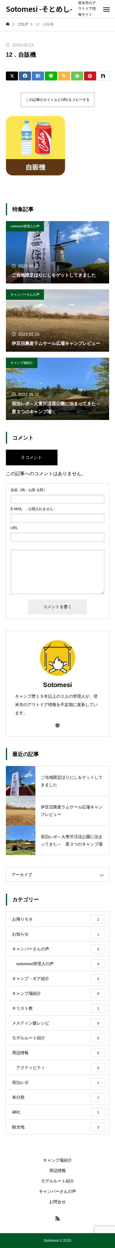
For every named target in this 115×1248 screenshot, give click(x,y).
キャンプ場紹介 (21, 362)
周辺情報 (57, 1170)
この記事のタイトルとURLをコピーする (58, 100)
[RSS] (57, 1218)
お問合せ (57, 1201)
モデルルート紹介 (57, 1181)
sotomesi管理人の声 (25, 226)
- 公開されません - (33, 509)
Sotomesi (57, 685)
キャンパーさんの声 (25, 294)
